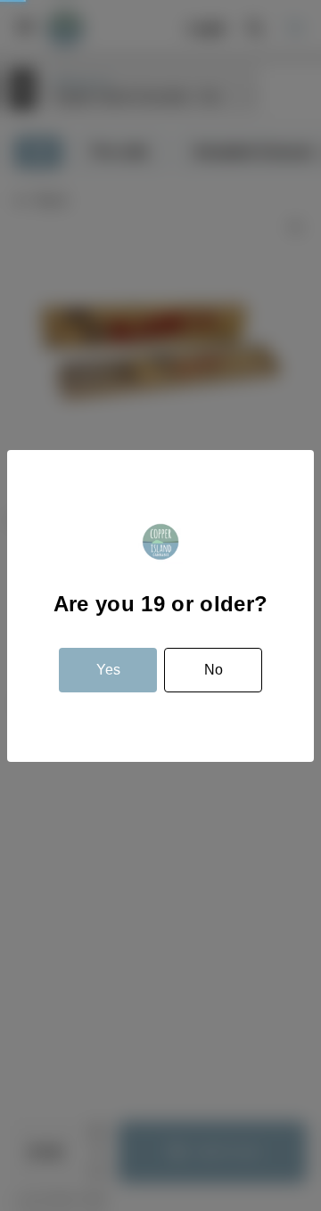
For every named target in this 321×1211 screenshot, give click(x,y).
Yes (108, 669)
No (213, 669)
